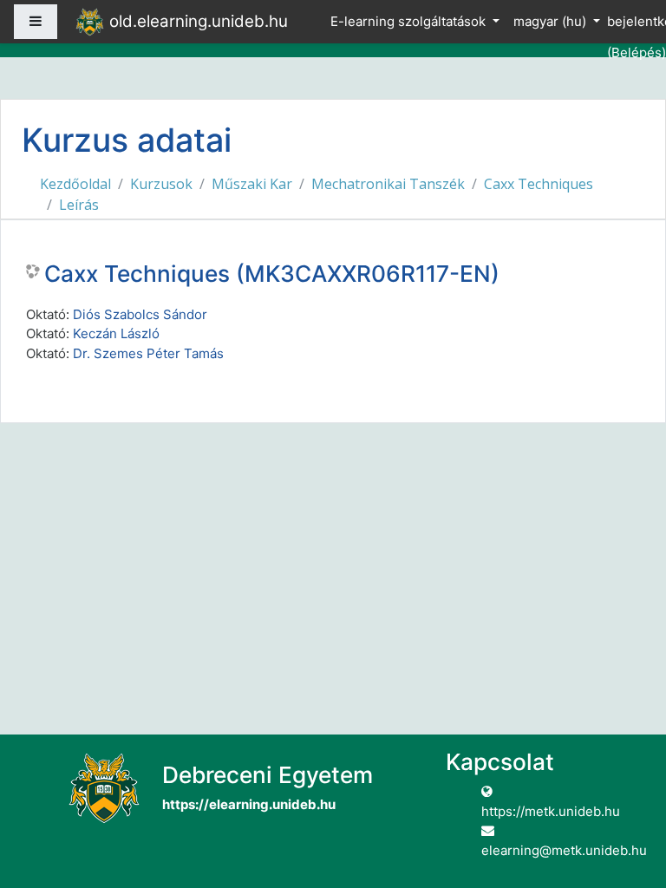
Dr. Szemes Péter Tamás (148, 353)
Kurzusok (161, 183)
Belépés (636, 52)
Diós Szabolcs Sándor (140, 314)
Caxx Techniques (538, 183)
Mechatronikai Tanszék (388, 183)
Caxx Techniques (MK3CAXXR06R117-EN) (272, 273)
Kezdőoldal (75, 183)
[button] (627, 803)
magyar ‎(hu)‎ (551, 21)
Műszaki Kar (252, 183)
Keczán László (116, 333)
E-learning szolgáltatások (409, 21)
